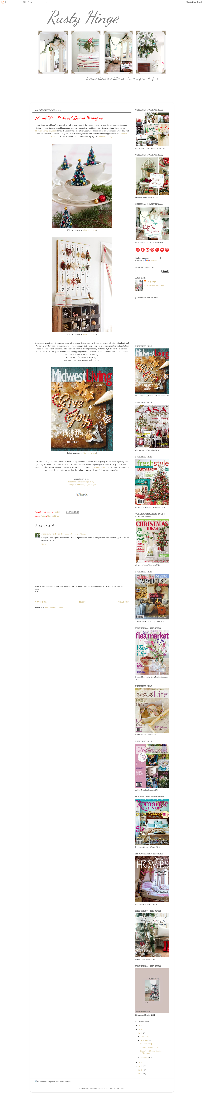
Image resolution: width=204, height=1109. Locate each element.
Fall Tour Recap (146, 1043)
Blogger (121, 1088)
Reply (43, 544)
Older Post (123, 601)
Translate (153, 260)
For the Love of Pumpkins (150, 1047)
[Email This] (67, 512)
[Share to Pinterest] (78, 512)
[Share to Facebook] (75, 512)
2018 (140, 1025)
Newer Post (40, 601)
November (145, 1040)
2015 (140, 1033)
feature (43, 516)
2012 (140, 1070)
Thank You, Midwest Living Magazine (151, 1052)
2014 (140, 1062)
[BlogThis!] (70, 512)
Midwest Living (89, 230)
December (145, 1036)
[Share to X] (72, 512)
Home (82, 601)
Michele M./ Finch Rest (50, 533)
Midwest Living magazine (46, 130)
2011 (140, 1073)
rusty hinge (151, 281)
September (145, 1057)
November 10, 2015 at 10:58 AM (73, 534)
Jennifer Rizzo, (100, 467)
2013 (140, 1066)
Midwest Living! (106, 136)
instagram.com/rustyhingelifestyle (82, 484)
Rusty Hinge (83, 17)
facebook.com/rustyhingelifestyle (81, 481)
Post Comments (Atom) (54, 607)
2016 (140, 1029)
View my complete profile (154, 285)
